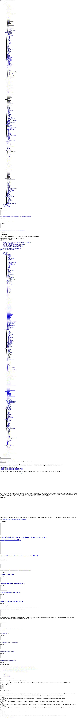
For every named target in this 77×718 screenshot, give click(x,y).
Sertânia (8, 177)
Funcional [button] (2, 696)
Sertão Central (7, 141)
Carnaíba (8, 182)
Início (1, 461)
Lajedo (8, 50)
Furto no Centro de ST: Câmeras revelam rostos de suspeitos (24, 667)
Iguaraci (8, 184)
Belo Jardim (9, 9)
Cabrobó (8, 198)
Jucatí (8, 46)
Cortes (8, 106)
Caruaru (8, 265)
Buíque (8, 37)
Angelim (8, 34)
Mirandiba (9, 143)
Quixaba (8, 187)
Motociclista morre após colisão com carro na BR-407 (12, 245)
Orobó (8, 68)
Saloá (8, 54)
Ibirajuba (8, 19)
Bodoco (8, 160)
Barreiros (8, 102)
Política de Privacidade (7, 676)
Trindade (8, 418)
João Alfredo (9, 65)
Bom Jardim (9, 60)
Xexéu (8, 123)
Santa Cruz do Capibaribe (11, 71)
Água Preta (9, 100)
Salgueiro (9, 145)
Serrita (8, 147)
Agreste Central (8, 4)
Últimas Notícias (3, 462)
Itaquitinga (9, 339)
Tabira (8, 193)
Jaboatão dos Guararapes (11, 135)
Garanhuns (9, 43)
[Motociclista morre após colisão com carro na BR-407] (3, 590)
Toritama (8, 76)
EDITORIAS (5, 2)
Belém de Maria (10, 103)
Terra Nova (9, 148)
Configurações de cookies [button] (5, 684)
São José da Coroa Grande (12, 120)
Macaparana (9, 93)
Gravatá (8, 18)
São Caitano (9, 29)
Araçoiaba (9, 126)
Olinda (8, 137)
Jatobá (8, 155)
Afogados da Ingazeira (11, 179)
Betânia (8, 172)
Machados (9, 67)
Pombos (8, 113)
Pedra (8, 53)
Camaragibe (9, 128)
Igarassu (8, 131)
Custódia (8, 173)
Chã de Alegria (10, 84)
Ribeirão (8, 116)
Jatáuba (8, 20)
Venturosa (9, 58)
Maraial (8, 111)
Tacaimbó (9, 31)
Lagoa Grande (9, 200)
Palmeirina (9, 51)
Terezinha (9, 56)
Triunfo (8, 194)
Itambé (8, 88)
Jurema (8, 48)
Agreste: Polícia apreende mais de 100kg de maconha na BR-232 (14, 244)
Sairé (8, 26)
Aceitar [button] (11, 684)
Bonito (8, 11)
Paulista (8, 138)
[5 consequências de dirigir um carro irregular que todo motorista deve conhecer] (3, 214)
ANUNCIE (5, 204)
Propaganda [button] (2, 705)
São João (8, 55)
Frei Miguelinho (10, 64)
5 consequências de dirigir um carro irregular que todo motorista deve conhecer (15, 216)
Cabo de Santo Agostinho (11, 127)
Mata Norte (7, 79)
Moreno (8, 136)
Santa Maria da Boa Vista (11, 203)
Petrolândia (9, 156)
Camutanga (9, 82)
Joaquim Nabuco (10, 110)
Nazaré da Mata (10, 94)
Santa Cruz (9, 416)
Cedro (8, 142)
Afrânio (8, 197)
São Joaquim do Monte (11, 30)
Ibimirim (8, 174)
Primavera (9, 114)
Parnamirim (9, 144)
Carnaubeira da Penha (11, 152)
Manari (8, 176)
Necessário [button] (2, 712)
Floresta (8, 153)
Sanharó (8, 27)
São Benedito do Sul (11, 118)
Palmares (8, 112)
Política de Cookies (6, 674)
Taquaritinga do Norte (11, 75)
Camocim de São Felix (11, 264)
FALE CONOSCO (6, 206)
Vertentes (8, 78)
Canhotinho (9, 40)
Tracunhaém (9, 97)
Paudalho (9, 95)
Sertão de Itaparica (8, 150)
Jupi (8, 47)
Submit (12, 678)
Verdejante (9, 149)
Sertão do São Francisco (9, 196)
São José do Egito (10, 190)
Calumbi (8, 181)
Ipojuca (8, 132)
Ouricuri (8, 165)
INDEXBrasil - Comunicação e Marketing (20, 671)
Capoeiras (9, 41)
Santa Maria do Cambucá (11, 72)
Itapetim (8, 186)
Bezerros (8, 10)
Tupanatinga (9, 57)
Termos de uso (5, 673)
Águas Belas (9, 33)
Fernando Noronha (10, 129)
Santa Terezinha (10, 189)
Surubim (8, 74)
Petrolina (8, 202)
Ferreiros (8, 86)
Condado (8, 85)
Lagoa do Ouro (10, 49)
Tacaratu (8, 157)
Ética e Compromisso (6, 675)
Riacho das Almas (10, 25)
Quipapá (8, 115)
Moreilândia (9, 164)
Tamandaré (9, 121)
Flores (8, 183)
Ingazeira (8, 185)
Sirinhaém (9, 119)
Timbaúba (9, 96)
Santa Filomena (10, 417)
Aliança (8, 80)
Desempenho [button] (2, 699)
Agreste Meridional (8, 32)
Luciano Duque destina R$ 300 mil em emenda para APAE (13, 246)
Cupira (8, 17)
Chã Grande (9, 105)
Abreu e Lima (9, 125)
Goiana (8, 130)
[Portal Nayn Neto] (7, 249)
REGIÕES (5, 3)
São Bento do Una (10, 28)
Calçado (8, 39)
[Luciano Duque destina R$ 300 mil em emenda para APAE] (3, 599)
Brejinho (8, 180)
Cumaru (8, 62)
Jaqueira (8, 109)
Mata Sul (6, 99)
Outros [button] (1, 709)
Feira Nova (9, 63)
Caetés (8, 38)
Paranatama (9, 52)
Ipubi (8, 163)
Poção (8, 24)
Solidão (8, 192)
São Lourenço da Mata (11, 140)
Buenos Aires (9, 81)
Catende (8, 104)
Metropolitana (7, 124)
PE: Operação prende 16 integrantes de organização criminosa (23, 666)
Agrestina (9, 5)
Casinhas (8, 61)
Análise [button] (1, 702)
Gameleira (9, 108)
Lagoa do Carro (10, 340)
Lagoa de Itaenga (10, 341)
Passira (8, 69)
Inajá (8, 175)
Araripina (9, 159)
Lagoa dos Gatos (10, 21)
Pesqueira (9, 23)
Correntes (9, 42)
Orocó (8, 201)
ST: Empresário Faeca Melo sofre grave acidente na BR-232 (15, 669)
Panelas (8, 22)
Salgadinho (9, 70)
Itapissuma (9, 134)
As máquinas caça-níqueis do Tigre (7, 221)
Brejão (8, 36)
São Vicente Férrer (10, 73)
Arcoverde (9, 171)
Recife (8, 139)
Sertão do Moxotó (8, 170)
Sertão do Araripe (8, 158)
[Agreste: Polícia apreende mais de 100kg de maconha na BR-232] (3, 227)
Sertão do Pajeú (8, 178)
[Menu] (0, 250)
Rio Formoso (9, 117)
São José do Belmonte (11, 146)
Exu (8, 161)
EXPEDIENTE (5, 205)
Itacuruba (9, 154)
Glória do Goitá (10, 87)
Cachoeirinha (9, 263)
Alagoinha (9, 6)
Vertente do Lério (10, 77)
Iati (7, 44)
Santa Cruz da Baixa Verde (12, 188)
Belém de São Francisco (11, 151)
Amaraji (8, 101)
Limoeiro (8, 66)
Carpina (8, 83)
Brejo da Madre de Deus (11, 12)
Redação (3, 467)
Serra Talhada (9, 191)
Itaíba (8, 45)
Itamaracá (9, 133)
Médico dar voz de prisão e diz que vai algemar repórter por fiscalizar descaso (23, 668)
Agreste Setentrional (8, 59)
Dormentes (9, 199)
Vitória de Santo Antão (11, 122)
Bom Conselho (10, 35)
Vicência (8, 98)
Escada (8, 107)
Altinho (8, 7)
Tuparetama (9, 195)
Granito (8, 162)
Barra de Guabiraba (10, 8)
